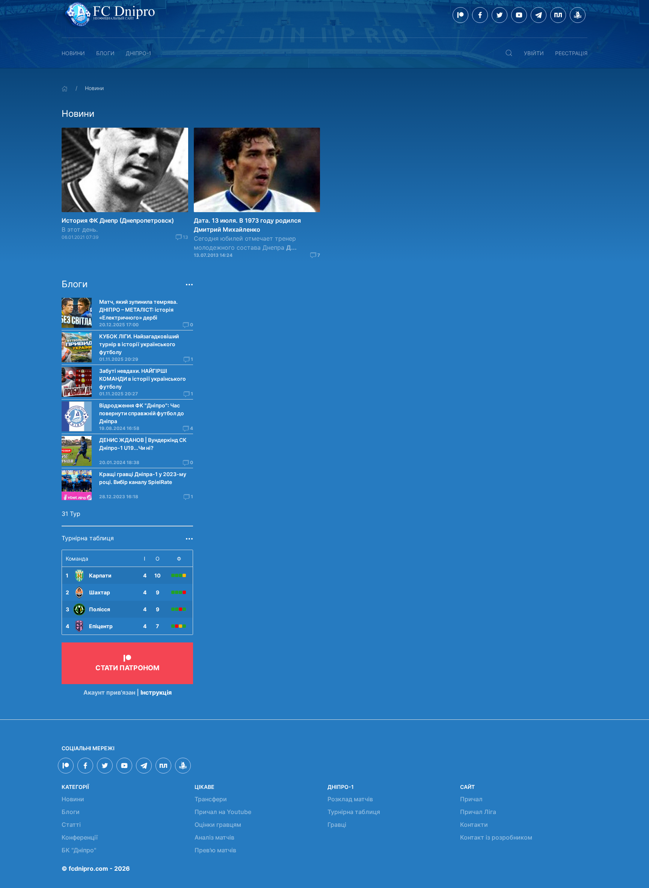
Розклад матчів (350, 799)
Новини (73, 53)
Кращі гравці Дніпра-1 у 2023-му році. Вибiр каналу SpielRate (142, 478)
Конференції (80, 837)
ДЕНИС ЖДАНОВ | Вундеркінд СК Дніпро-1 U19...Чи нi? (143, 444)
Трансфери (211, 799)
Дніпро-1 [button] (138, 53)
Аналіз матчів (214, 837)
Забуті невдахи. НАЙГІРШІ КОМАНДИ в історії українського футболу (142, 379)
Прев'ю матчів (215, 850)
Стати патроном (127, 668)
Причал (471, 799)
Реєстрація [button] (571, 53)
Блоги (105, 53)
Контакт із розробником (496, 837)
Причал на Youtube (223, 812)
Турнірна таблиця (354, 812)
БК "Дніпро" (79, 850)
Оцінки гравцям (218, 824)
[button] (509, 53)
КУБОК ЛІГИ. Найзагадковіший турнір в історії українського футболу (139, 344)
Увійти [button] (534, 53)
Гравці (337, 824)
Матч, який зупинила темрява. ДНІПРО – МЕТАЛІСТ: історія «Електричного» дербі (138, 310)
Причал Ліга (478, 812)
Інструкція (156, 692)
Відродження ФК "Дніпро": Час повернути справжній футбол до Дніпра (141, 413)
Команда (77, 558)
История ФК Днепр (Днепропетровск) (118, 220)
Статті (71, 824)
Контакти (474, 824)
